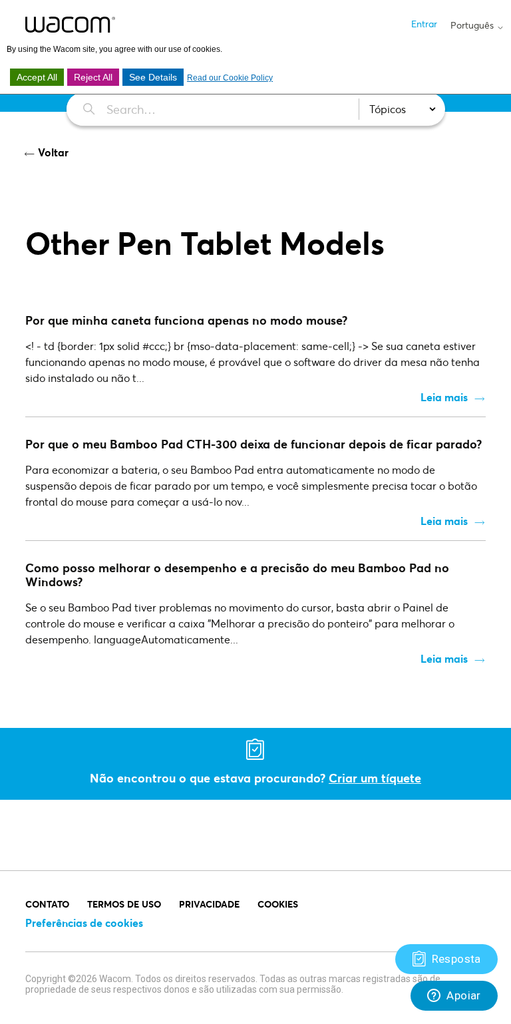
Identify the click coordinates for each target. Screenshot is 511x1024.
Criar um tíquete (375, 778)
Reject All (93, 77)
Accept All (37, 77)
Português (473, 25)
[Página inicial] (70, 25)
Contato (47, 904)
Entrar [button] (424, 23)
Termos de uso (124, 904)
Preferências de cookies (84, 923)
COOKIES (277, 904)
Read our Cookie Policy (230, 78)
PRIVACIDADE (209, 904)
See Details (153, 77)
